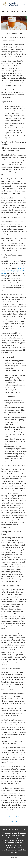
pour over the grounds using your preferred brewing (13, 271)
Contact (11, 829)
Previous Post (14, 817)
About (5, 829)
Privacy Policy (20, 829)
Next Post (14, 822)
